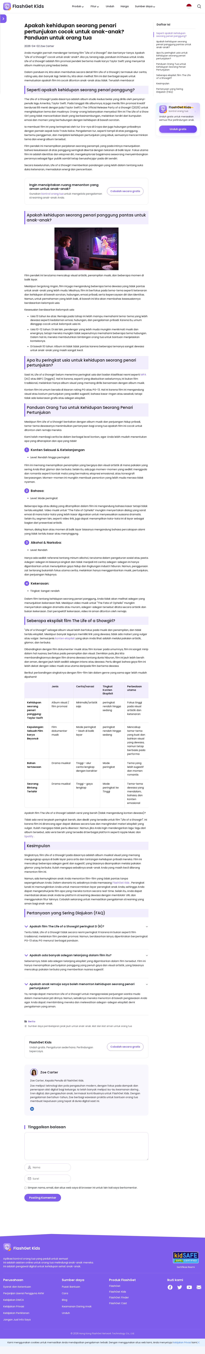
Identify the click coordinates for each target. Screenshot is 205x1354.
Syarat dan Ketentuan (17, 1286)
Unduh (110, 6)
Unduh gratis (178, 129)
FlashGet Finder (119, 1297)
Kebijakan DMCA (13, 1300)
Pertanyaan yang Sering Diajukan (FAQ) (169, 90)
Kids (126, 883)
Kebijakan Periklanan (16, 1313)
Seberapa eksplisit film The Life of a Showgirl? (173, 77)
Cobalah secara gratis (125, 191)
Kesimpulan (162, 83)
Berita (31, 1021)
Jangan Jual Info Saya (17, 1319)
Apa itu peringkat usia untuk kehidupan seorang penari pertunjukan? (172, 55)
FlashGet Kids (117, 1291)
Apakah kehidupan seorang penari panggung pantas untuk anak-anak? (173, 44)
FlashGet (118, 883)
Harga (125, 6)
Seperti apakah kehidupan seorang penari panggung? (171, 35)
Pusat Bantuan (71, 1286)
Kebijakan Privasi (13, 1306)
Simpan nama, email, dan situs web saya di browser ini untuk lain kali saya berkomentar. (82, 1187)
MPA (143, 374)
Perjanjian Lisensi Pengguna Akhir (23, 1293)
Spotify (28, 836)
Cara (65, 1293)
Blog (64, 1300)
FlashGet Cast (118, 1303)
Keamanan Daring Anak (77, 1306)
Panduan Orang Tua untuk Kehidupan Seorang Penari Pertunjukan (171, 67)
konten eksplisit (65, 638)
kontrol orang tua (52, 194)
